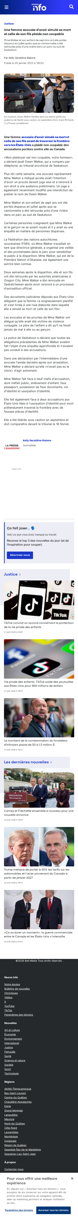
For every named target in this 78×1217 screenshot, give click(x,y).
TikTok (8, 1010)
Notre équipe (12, 984)
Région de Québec (15, 1145)
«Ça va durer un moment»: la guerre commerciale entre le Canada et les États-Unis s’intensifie (38, 934)
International (11, 1043)
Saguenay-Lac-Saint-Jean (20, 1153)
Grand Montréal (13, 1110)
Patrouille (9, 1051)
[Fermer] (72, 1178)
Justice (9, 24)
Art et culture (12, 1030)
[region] (39, 1195)
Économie (10, 1034)
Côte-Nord (10, 1127)
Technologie (11, 1073)
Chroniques (11, 993)
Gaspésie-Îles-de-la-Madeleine (22, 1149)
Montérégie (11, 1136)
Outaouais (10, 1140)
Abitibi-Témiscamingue (17, 1088)
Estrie (7, 1106)
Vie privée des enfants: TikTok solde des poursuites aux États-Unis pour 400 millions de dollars (38, 684)
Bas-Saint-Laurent (15, 1093)
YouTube (9, 1006)
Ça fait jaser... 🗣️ (21, 528)
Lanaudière (11, 1114)
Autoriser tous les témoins (53, 1210)
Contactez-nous (13, 1169)
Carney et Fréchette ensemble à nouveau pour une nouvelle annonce (38, 813)
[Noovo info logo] (39, 7)
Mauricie (9, 1119)
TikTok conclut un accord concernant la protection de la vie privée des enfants (39, 625)
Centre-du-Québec (15, 1097)
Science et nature (14, 1060)
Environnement (13, 1038)
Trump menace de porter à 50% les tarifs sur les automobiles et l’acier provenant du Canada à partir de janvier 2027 (36, 874)
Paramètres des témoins (18, 1014)
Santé (7, 1056)
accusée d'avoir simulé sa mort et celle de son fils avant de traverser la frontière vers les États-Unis (37, 141)
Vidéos (8, 997)
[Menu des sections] (6, 7)
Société (8, 1064)
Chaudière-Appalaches (18, 1101)
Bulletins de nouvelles (17, 988)
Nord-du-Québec (14, 1123)
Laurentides (11, 1132)
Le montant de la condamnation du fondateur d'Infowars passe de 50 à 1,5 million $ (35, 743)
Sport (7, 1069)
